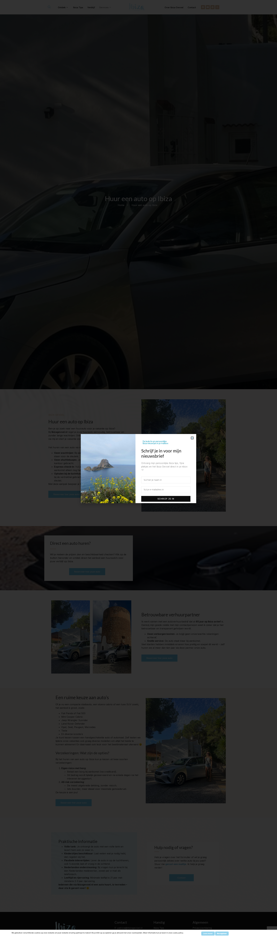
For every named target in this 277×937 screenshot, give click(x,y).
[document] (138, 468)
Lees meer (208, 933)
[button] (192, 438)
